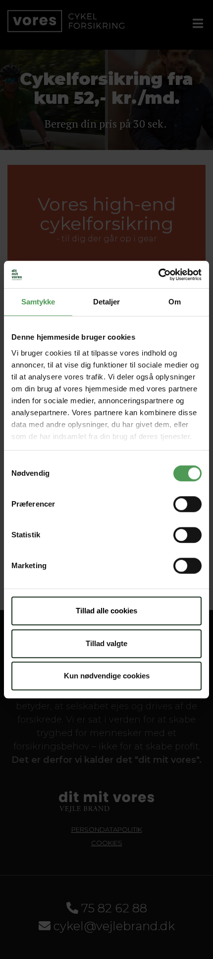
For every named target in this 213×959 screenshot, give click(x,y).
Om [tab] (174, 301)
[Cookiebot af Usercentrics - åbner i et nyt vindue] (158, 274)
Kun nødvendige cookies (107, 675)
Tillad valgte (106, 643)
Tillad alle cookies (106, 610)
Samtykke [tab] (38, 301)
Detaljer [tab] (106, 301)
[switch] (187, 504)
